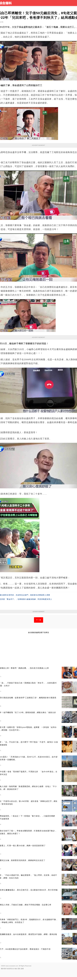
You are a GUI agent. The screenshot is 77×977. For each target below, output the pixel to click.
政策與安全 (10, 968)
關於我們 (4, 968)
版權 (22, 968)
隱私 (19, 968)
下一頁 (38, 620)
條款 (15, 968)
